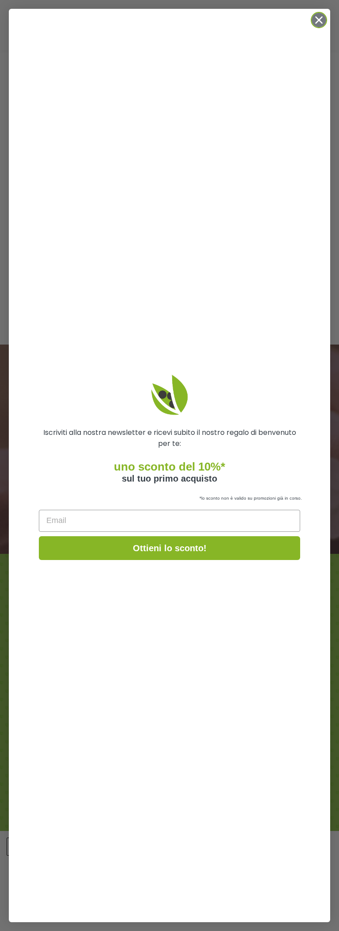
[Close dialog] (319, 20)
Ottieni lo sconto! (170, 548)
